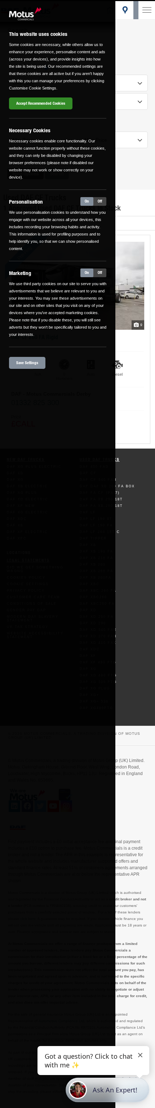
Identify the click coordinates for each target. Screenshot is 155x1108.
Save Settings (27, 363)
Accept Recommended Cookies (40, 103)
